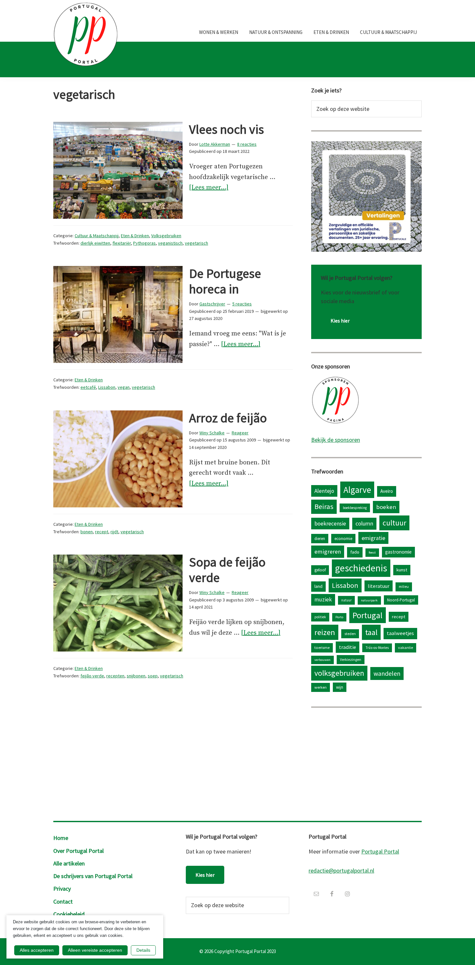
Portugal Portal (380, 851)
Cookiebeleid (69, 914)
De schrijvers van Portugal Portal (92, 876)
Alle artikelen (69, 863)
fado (354, 552)
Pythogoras (144, 243)
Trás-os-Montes (377, 647)
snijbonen (136, 676)
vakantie (405, 647)
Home (60, 838)
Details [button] (143, 950)
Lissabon (106, 387)
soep (153, 676)
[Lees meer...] (208, 188)
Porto (339, 617)
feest (372, 552)
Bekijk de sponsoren (335, 439)
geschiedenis (361, 568)
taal (371, 632)
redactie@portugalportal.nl (341, 870)
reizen (324, 632)
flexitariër (121, 243)
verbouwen (322, 660)
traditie (347, 647)
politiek (320, 617)
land (318, 586)
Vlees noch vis (226, 129)
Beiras (323, 506)
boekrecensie (330, 523)
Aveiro (386, 491)
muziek (323, 599)
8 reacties (247, 144)
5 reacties (242, 304)
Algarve (357, 489)
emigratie (373, 538)
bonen (86, 532)
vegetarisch (196, 243)
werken (320, 687)
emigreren (327, 551)
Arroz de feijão (228, 418)
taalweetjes (400, 633)
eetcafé (88, 387)
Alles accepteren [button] (37, 950)
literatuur (378, 586)
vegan (124, 387)
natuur (346, 600)
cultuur (394, 523)
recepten (115, 676)
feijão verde (92, 676)
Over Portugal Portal (78, 850)
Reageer (240, 433)
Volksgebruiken (166, 236)
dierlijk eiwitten (95, 243)
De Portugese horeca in (225, 281)
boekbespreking (355, 507)
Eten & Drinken (135, 236)
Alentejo (324, 490)
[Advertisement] (366, 762)
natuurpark (369, 600)
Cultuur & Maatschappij (97, 236)
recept (101, 532)
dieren (319, 538)
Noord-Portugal (401, 599)
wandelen (387, 673)
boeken (386, 507)
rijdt (114, 532)
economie (343, 538)
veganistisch (170, 243)
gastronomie (398, 552)
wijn (339, 687)
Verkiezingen (350, 659)
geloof (320, 570)
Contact (63, 901)
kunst (401, 570)
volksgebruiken (339, 673)
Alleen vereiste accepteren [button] (95, 950)
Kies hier (340, 320)
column (364, 523)
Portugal (368, 615)
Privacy (62, 888)
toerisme (322, 647)
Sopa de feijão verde (227, 570)
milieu (404, 586)
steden (350, 633)
